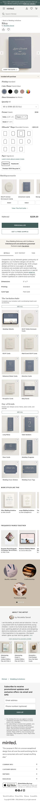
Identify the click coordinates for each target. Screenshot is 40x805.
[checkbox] (9, 202)
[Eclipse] (10, 91)
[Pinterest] (18, 790)
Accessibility (33, 796)
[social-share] (3, 29)
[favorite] (8, 29)
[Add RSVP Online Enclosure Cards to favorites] (36, 311)
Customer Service (9, 769)
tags (33, 253)
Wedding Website (8, 329)
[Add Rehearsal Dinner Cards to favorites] (17, 358)
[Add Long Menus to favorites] (17, 417)
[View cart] (36, 8)
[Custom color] (28, 91)
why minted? (20, 253)
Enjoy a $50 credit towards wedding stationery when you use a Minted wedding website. (20, 3)
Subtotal (5, 217)
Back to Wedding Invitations (12, 20)
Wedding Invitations (17, 679)
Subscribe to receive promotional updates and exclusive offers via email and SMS (18, 690)
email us (32, 272)
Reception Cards (8, 398)
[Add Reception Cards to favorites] (17, 381)
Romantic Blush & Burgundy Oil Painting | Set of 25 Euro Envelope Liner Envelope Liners (9, 549)
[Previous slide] (1, 53)
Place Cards (6, 457)
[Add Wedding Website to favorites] (17, 311)
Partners (6, 774)
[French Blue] (4, 91)
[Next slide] (38, 53)
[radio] (8, 117)
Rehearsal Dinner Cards (10, 376)
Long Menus (6, 434)
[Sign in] (26, 8)
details (7, 253)
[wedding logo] (10, 8)
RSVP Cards (6, 353)
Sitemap (26, 796)
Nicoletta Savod (9, 25)
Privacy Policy (19, 796)
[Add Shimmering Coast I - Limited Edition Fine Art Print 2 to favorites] (10, 643)
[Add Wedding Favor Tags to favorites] (36, 462)
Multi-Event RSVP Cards (29, 353)
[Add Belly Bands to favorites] (36, 381)
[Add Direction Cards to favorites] (36, 358)
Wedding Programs (28, 457)
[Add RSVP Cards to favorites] (17, 336)
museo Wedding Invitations (26, 510)
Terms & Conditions (8, 796)
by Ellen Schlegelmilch (25, 512)
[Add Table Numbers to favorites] (36, 417)
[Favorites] (31, 8)
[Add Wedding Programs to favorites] (36, 440)
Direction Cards (27, 376)
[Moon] (16, 91)
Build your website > (29, 4)
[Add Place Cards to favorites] (17, 440)
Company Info (8, 764)
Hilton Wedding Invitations (8, 510)
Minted (4, 679)
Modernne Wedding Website (27, 548)
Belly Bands (25, 398)
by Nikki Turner (5, 552)
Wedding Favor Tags (28, 480)
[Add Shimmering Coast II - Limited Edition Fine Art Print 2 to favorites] (24, 643)
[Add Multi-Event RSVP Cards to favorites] (36, 336)
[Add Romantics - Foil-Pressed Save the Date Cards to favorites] (38, 643)
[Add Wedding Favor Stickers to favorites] (17, 462)
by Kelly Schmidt (5, 512)
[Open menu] (4, 8)
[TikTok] (21, 790)
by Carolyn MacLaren (25, 550)
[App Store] (10, 785)
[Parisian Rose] (22, 91)
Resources (7, 779)
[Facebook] (16, 790)
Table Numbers (26, 434)
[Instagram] (24, 790)
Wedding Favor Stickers (10, 480)
